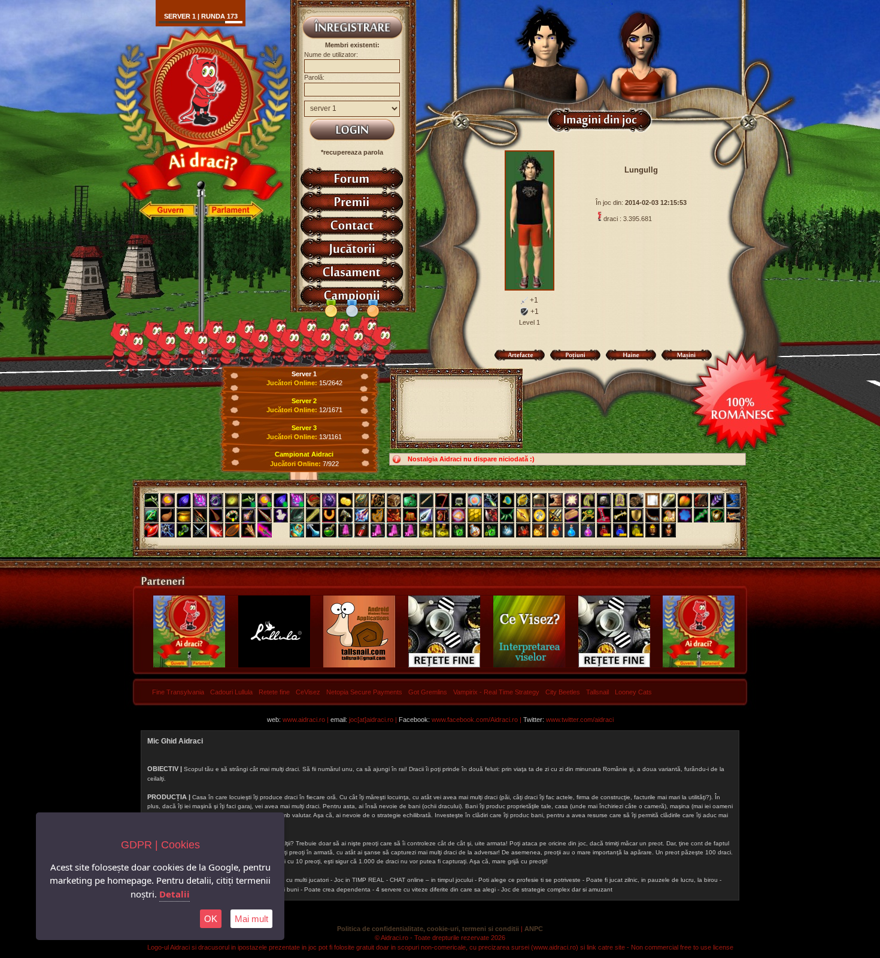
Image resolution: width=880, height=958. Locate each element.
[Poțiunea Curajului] (652, 530)
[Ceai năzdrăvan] (329, 530)
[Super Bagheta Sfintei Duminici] (297, 500)
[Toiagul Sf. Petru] (668, 500)
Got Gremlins (427, 692)
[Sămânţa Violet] (184, 500)
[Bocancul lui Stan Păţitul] (555, 500)
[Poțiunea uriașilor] (572, 530)
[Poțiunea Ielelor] (604, 530)
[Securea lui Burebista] (151, 530)
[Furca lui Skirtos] (248, 530)
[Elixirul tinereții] (458, 530)
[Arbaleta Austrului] (733, 515)
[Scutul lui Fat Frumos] (636, 515)
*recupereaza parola (352, 152)
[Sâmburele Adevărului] (232, 530)
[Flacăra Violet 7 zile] (410, 530)
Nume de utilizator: (331, 54)
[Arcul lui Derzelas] (442, 515)
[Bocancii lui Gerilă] (733, 500)
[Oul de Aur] (523, 500)
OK (210, 919)
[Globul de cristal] (475, 500)
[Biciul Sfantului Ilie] (200, 515)
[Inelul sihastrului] (216, 500)
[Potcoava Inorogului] (329, 515)
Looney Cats (633, 692)
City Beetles (562, 692)
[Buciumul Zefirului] (652, 515)
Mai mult (251, 919)
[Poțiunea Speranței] (555, 530)
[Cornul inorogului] (264, 515)
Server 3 (304, 427)
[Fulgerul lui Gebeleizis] (216, 530)
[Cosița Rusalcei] (232, 515)
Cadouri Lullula (231, 692)
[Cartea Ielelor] (361, 500)
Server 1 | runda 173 (201, 16)
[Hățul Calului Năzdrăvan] (378, 515)
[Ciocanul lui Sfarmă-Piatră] (345, 515)
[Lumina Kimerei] (167, 500)
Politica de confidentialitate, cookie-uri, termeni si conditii (428, 928)
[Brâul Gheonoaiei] (297, 515)
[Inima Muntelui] (329, 500)
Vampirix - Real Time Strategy (496, 692)
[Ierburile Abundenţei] (151, 500)
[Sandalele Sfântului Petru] (313, 500)
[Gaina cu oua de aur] (668, 515)
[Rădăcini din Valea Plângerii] (378, 500)
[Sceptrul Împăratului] (588, 515)
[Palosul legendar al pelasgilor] (264, 530)
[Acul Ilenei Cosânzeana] (313, 515)
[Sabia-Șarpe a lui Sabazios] (701, 515)
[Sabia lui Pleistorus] (604, 515)
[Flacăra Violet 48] (394, 530)
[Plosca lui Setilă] (167, 515)
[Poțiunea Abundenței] (636, 530)
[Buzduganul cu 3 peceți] (167, 530)
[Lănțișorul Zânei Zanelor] (491, 500)
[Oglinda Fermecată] (652, 500)
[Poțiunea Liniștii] (507, 530)
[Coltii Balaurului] (507, 515)
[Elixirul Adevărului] (426, 530)
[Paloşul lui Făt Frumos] (361, 515)
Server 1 (304, 373)
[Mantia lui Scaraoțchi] (701, 500)
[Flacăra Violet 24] (378, 530)
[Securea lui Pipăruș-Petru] (184, 530)
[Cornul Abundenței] (458, 515)
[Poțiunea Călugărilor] (620, 530)
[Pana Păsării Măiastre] (717, 500)
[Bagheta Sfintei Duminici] (200, 500)
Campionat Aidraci (304, 454)
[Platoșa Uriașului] (717, 515)
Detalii (174, 894)
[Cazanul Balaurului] (184, 515)
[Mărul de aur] (685, 500)
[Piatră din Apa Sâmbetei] (604, 500)
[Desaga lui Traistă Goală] (458, 500)
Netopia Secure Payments (364, 692)
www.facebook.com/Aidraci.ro (475, 719)
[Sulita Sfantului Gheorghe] (523, 515)
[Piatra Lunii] (685, 515)
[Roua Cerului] (313, 530)
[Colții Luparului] (588, 500)
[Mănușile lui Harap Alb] (636, 500)
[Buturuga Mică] (410, 515)
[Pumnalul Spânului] (151, 515)
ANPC (533, 928)
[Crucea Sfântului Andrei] (539, 515)
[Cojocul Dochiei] (620, 500)
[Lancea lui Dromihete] (426, 515)
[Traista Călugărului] (410, 500)
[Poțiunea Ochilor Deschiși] (523, 530)
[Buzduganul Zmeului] (394, 515)
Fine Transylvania (178, 692)
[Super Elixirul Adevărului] (442, 530)
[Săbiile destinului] (200, 530)
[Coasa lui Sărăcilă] (442, 500)
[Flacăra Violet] (345, 530)
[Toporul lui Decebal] (491, 515)
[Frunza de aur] (232, 500)
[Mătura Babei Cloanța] (216, 515)
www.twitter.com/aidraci (580, 719)
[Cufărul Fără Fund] (394, 500)
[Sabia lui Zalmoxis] (555, 515)
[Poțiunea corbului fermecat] (588, 530)
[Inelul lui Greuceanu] (507, 500)
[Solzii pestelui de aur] (475, 515)
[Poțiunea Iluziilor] (475, 530)
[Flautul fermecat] (426, 500)
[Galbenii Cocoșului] (345, 500)
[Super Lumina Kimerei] (264, 500)
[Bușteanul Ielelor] (572, 515)
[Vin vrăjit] (361, 530)
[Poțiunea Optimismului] (539, 530)
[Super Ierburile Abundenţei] (248, 500)
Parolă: (314, 77)
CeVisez (308, 692)
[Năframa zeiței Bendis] (281, 515)
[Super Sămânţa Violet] (281, 500)
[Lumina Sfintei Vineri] (572, 500)
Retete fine (274, 692)
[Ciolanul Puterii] (620, 515)
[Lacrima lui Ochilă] (297, 530)
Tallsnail (597, 692)
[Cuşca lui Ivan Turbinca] (539, 500)
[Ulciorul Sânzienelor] (248, 515)
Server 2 (304, 400)
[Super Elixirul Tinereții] (491, 530)
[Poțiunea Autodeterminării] (668, 530)
